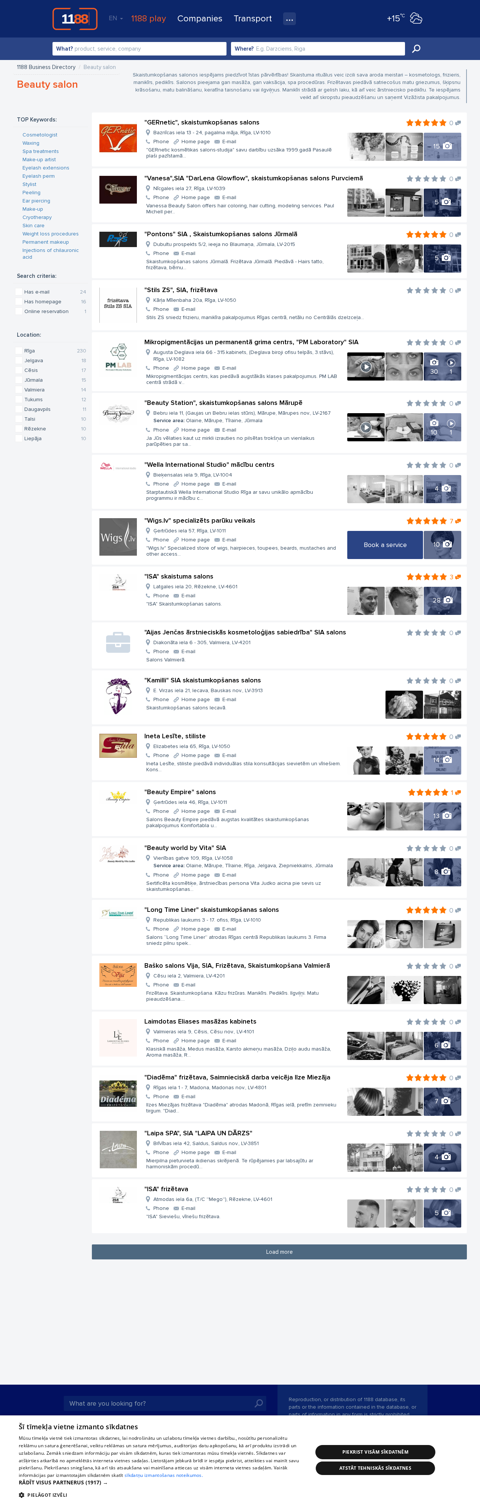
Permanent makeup (45, 242)
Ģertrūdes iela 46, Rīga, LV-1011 (190, 802)
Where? (244, 48)
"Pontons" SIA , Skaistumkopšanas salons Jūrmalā (220, 234)
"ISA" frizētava (166, 1189)
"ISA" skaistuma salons (178, 576)
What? (64, 48)
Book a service (385, 545)
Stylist (29, 184)
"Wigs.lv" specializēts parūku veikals (199, 520)
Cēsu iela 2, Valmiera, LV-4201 (189, 976)
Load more (279, 1252)
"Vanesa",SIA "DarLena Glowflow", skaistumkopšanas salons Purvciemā (253, 178)
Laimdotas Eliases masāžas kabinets (200, 1021)
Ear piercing (36, 201)
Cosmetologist (39, 135)
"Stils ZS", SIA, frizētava (181, 290)
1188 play (148, 18)
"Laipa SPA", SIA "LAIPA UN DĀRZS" (198, 1133)
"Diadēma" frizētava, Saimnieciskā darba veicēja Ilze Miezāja (237, 1077)
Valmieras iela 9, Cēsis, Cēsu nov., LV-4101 (203, 1031)
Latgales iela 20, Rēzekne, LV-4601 (195, 586)
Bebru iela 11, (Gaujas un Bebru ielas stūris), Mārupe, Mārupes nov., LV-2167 (242, 417)
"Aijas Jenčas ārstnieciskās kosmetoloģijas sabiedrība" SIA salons (245, 632)
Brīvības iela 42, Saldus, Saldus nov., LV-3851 (206, 1143)
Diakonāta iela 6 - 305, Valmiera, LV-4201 (201, 642)
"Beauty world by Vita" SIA (185, 848)
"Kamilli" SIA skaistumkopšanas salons (202, 680)
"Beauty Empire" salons (180, 792)
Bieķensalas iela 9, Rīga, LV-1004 (192, 475)
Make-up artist (39, 159)
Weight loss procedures (50, 234)
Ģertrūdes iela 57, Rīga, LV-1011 (189, 531)
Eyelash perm (38, 176)
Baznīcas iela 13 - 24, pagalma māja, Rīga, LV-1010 (212, 132)
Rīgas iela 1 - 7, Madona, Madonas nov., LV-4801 (209, 1087)
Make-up (32, 209)
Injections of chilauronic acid (50, 253)
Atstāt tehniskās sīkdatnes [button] (375, 1468)
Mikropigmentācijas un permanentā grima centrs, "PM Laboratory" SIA (251, 342)
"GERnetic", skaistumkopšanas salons (202, 122)
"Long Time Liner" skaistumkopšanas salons (211, 909)
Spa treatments (40, 151)
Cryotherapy (37, 217)
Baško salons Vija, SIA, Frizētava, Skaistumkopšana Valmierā (237, 965)
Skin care (33, 225)
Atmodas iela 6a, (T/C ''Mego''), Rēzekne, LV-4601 (212, 1199)
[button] (161, 1482)
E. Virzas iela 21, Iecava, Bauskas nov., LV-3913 (208, 690)
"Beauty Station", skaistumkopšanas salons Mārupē (223, 403)
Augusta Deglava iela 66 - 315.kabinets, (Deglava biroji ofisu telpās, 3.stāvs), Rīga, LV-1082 (243, 355)
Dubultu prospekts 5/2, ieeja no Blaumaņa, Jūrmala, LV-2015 (224, 244)
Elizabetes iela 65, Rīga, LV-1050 (191, 746)
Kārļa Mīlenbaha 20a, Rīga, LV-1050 (194, 300)
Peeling (31, 192)
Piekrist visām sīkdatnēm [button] (375, 1452)
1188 (75, 18)
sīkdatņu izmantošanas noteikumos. (163, 1475)
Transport (253, 18)
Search (416, 48)
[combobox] (139, 48)
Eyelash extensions (45, 168)
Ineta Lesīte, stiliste (175, 736)
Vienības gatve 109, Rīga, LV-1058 (243, 862)
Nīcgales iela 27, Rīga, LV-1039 (189, 188)
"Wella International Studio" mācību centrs (209, 464)
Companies (199, 18)
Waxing (30, 143)
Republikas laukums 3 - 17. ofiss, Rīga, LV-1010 (207, 920)
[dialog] (240, 1460)
